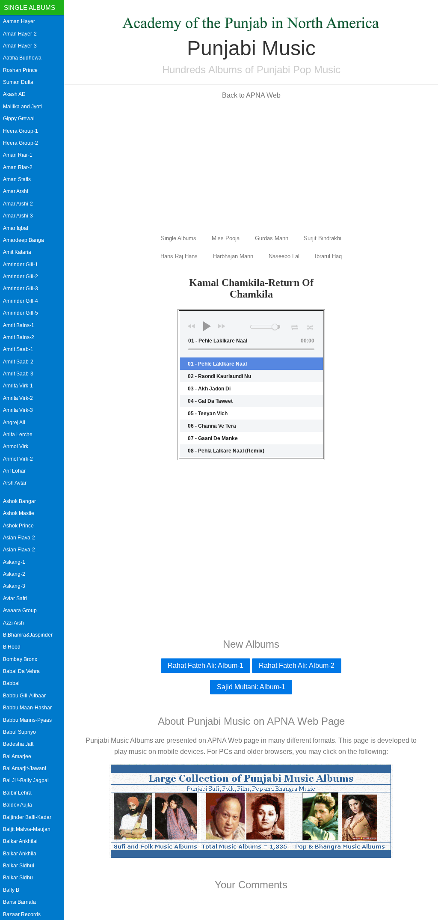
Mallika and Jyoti (22, 107)
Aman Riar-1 (18, 155)
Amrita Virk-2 (18, 398)
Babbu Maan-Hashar (27, 708)
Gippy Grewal (19, 119)
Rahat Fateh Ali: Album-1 (205, 665)
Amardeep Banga (23, 240)
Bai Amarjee (17, 756)
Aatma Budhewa (22, 58)
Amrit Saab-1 (18, 349)
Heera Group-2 (20, 143)
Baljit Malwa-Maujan (26, 829)
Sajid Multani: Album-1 (251, 687)
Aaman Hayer (19, 21)
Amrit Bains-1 (18, 325)
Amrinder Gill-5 (20, 313)
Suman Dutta (18, 82)
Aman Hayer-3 (20, 46)
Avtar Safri (15, 598)
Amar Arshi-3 (18, 216)
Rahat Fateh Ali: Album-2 (296, 665)
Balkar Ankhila (19, 854)
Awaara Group (20, 610)
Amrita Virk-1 (18, 386)
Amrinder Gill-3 (20, 289)
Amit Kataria (17, 252)
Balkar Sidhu (18, 878)
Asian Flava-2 (19, 538)
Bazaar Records (22, 914)
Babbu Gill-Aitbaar (24, 696)
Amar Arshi (15, 191)
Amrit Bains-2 (18, 337)
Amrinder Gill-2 (20, 277)
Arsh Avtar (15, 483)
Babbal (11, 683)
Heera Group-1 (20, 131)
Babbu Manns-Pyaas (27, 720)
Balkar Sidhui (18, 866)
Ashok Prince (18, 526)
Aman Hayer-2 (20, 34)
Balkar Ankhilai (20, 841)
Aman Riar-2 (18, 167)
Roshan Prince (20, 70)
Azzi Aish (13, 623)
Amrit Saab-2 (18, 362)
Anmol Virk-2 (18, 459)
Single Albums (29, 7)
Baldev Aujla (17, 805)
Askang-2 (14, 574)
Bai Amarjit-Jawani (24, 768)
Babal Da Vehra (21, 671)
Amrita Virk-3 (18, 410)
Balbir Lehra (17, 793)
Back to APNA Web (251, 95)
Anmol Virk (15, 447)
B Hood (12, 647)
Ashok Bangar (19, 501)
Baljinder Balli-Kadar (27, 817)
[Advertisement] (251, 166)
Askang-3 (14, 586)
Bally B (11, 890)
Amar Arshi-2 (18, 204)
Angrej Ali (14, 423)
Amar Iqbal (15, 228)
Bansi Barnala (19, 902)
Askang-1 (14, 562)
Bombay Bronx (20, 659)
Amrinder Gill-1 (20, 265)
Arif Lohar (14, 471)
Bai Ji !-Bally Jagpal (26, 780)
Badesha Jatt (18, 744)
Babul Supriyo (19, 732)
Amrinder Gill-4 (20, 301)
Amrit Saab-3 (18, 374)
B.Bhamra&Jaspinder (28, 635)
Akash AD (14, 94)
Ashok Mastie (18, 513)
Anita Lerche (18, 435)
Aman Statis (17, 179)
